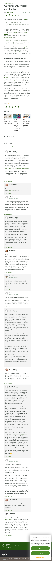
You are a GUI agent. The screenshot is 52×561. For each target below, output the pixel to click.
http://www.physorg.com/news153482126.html (17, 168)
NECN (20, 52)
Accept (40, 548)
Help (20, 558)
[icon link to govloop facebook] (9, 15)
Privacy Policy (24, 558)
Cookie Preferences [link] (13, 558)
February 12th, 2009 (13, 515)
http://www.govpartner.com (20, 434)
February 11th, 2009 (13, 252)
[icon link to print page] (18, 15)
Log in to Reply (8, 181)
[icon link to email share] (15, 15)
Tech (13, 3)
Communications (8, 3)
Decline (40, 553)
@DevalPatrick (7, 77)
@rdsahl (26, 19)
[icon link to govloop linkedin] (12, 15)
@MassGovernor (13, 32)
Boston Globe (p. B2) (22, 47)
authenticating (10, 190)
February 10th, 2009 (13, 152)
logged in (13, 146)
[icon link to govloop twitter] (6, 15)
